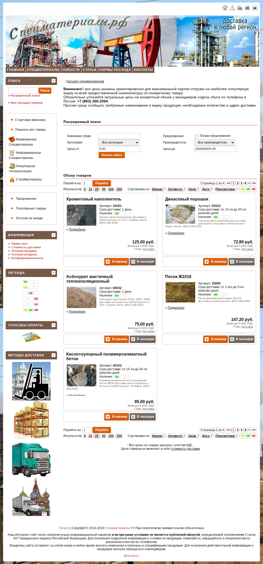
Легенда (16, 273)
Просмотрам (225, 189)
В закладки (145, 261)
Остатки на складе (29, 218)
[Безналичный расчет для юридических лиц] (31, 341)
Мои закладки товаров (27, 102)
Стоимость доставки (26, 247)
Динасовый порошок (186, 199)
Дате (206, 189)
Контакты (143, 70)
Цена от (73, 149)
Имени (157, 189)
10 (90, 189)
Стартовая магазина (30, 120)
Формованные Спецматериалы (23, 142)
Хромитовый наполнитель (93, 199)
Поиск (14, 81)
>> (254, 183)
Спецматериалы (43, 70)
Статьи (90, 70)
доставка (148, 249)
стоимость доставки (185, 449)
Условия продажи (24, 250)
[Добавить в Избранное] (254, 7)
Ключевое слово (79, 136)
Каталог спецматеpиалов (85, 81)
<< (228, 183)
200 (119, 189)
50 (104, 189)
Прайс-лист (20, 243)
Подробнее (77, 229)
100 (111, 189)
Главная (15, 70)
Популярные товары (30, 208)
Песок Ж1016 (178, 276)
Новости (71, 70)
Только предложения (214, 136)
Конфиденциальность (27, 258)
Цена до (169, 149)
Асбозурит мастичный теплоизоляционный (89, 278)
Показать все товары (30, 129)
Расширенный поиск (25, 95)
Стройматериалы (28, 179)
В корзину (119, 261)
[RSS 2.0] (239, 7)
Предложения (25, 198)
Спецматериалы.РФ (120, 528)
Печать (64, 528)
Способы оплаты (25, 325)
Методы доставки (26, 355)
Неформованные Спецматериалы (25, 155)
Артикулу (175, 189)
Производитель (174, 142)
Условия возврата (24, 254)
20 (97, 189)
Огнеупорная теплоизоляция (22, 168)
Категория (74, 142)
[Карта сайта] (232, 7)
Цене (193, 189)
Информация (21, 235)
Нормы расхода (115, 70)
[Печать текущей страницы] (247, 7)
